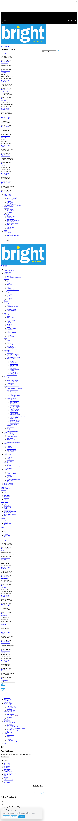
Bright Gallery (4, 487)
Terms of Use (7, 698)
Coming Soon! (7, 272)
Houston (3, 165)
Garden (5, 469)
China (8, 283)
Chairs (8, 342)
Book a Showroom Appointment (14, 741)
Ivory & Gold (13, 368)
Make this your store (5, 61)
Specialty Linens (11, 358)
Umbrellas (9, 476)
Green (11, 366)
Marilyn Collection (14, 413)
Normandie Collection (15, 420)
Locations (9, 232)
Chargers (9, 288)
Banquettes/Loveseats (15, 395)
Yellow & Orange (14, 373)
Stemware (9, 296)
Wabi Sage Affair (14, 715)
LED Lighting (10, 451)
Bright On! (9, 217)
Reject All (14, 816)
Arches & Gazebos (11, 473)
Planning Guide (10, 221)
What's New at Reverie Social (14, 277)
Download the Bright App (13, 220)
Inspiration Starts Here (9, 711)
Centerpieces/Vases (11, 310)
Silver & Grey (13, 372)
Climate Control (7, 454)
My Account (4, 265)
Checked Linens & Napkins (13, 357)
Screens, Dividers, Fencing (13, 466)
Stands (8, 312)
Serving (5, 313)
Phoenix (3, 183)
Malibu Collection (14, 412)
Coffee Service (10, 322)
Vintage (5, 453)
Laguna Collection (14, 409)
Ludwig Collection (14, 410)
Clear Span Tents (11, 706)
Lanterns (9, 307)
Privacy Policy (7, 699)
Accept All (21, 816)
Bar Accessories (10, 336)
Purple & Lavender (14, 369)
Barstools (9, 343)
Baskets (8, 325)
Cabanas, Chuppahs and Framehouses (16, 199)
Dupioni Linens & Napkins (13, 355)
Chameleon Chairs (11, 347)
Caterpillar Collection (15, 403)
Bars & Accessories (8, 329)
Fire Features (10, 461)
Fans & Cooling (10, 460)
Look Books (10, 209)
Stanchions (9, 468)
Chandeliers (9, 447)
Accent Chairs (13, 397)
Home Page (6, 700)
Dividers (6, 462)
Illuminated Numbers (12, 450)
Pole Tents (9, 709)
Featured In (9, 212)
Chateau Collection (14, 405)
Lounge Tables (10, 427)
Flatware (6, 301)
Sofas (11, 394)
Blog (8, 213)
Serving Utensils (11, 320)
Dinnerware (6, 279)
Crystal (8, 295)
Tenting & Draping (8, 206)
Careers (5, 230)
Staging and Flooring (12, 198)
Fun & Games (10, 480)
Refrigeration (10, 438)
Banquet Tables (10, 383)
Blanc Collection (14, 402)
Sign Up (9, 228)
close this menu (4, 680)
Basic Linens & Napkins (13, 354)
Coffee (8, 299)
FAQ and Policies (11, 216)
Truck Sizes (9, 224)
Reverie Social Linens (12, 375)
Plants (8, 477)
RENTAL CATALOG (9, 270)
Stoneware (9, 284)
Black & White (13, 362)
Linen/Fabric (7, 350)
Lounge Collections (11, 398)
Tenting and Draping (12, 197)
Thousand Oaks (4, 63)
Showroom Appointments (13, 235)
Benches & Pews (11, 344)
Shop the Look (10, 210)
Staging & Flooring (8, 484)
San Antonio (4, 174)
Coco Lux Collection (15, 406)
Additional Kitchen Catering (13, 442)
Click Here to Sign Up (39, 793)
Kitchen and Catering (9, 434)
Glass (8, 287)
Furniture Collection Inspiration (14, 205)
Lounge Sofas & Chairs (12, 390)
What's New (7, 273)
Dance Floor (7, 482)
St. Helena (3, 137)
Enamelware (10, 285)
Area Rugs (9, 429)
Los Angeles (4, 53)
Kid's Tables (10, 384)
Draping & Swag (11, 710)
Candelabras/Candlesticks (13, 306)
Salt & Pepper (10, 324)
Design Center (10, 219)
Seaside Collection (14, 421)
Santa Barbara (4, 100)
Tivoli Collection (14, 424)
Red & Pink (12, 370)
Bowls (8, 318)
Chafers (8, 321)
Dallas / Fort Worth (5, 156)
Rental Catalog (7, 194)
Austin (2, 146)
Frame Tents (10, 704)
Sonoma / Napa (4, 128)
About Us (6, 225)
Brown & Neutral (14, 365)
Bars (8, 333)
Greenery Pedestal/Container (13, 479)
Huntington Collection (15, 407)
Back (5, 269)
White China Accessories (13, 290)
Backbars (9, 335)
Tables (5, 376)
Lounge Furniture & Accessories (11, 386)
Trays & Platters (10, 317)
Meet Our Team (10, 227)
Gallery (7, 195)
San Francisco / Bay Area (7, 118)
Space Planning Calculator (13, 223)
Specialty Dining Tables (12, 380)
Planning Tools (7, 215)
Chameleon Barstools (12, 349)
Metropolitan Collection (15, 414)
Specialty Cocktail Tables (13, 381)
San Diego (3, 81)
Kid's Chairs (10, 346)
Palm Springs (4, 72)
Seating (5, 338)
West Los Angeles (5, 109)
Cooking (9, 440)
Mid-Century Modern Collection (17, 416)
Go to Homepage (5, 756)
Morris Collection (14, 417)
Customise (6, 816)
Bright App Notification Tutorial (17, 728)
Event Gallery (10, 202)
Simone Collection (14, 423)
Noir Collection (13, 418)
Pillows (8, 428)
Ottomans (9, 425)
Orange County (4, 91)
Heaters (8, 458)
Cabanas (9, 475)
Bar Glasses (9, 298)
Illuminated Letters (11, 449)
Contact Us (6, 231)
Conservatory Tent (11, 707)
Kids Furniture (7, 432)
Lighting (9, 201)
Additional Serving (11, 328)
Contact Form (10, 234)
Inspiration (6, 208)
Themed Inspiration (11, 204)
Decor (5, 302)
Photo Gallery (7, 720)
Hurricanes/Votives (11, 309)
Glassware (6, 291)
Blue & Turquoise (14, 364)
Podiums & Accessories (12, 431)
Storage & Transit (11, 439)
